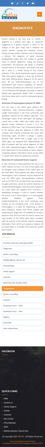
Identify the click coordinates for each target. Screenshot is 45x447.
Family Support (9, 271)
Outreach (6, 277)
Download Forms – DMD (13, 306)
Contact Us (8, 403)
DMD (6, 427)
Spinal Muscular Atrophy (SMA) (15, 283)
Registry (6, 317)
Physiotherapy (8, 266)
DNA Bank (7, 323)
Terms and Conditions (17, 441)
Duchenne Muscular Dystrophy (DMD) (18, 243)
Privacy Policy (30, 441)
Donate (7, 411)
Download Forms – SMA (12, 311)
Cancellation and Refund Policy (12, 443)
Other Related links (10, 328)
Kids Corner (9, 419)
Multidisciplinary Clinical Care (14, 260)
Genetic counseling (10, 254)
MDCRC (21, 436)
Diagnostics (7, 248)
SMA (6, 399)
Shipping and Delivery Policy (33, 443)
